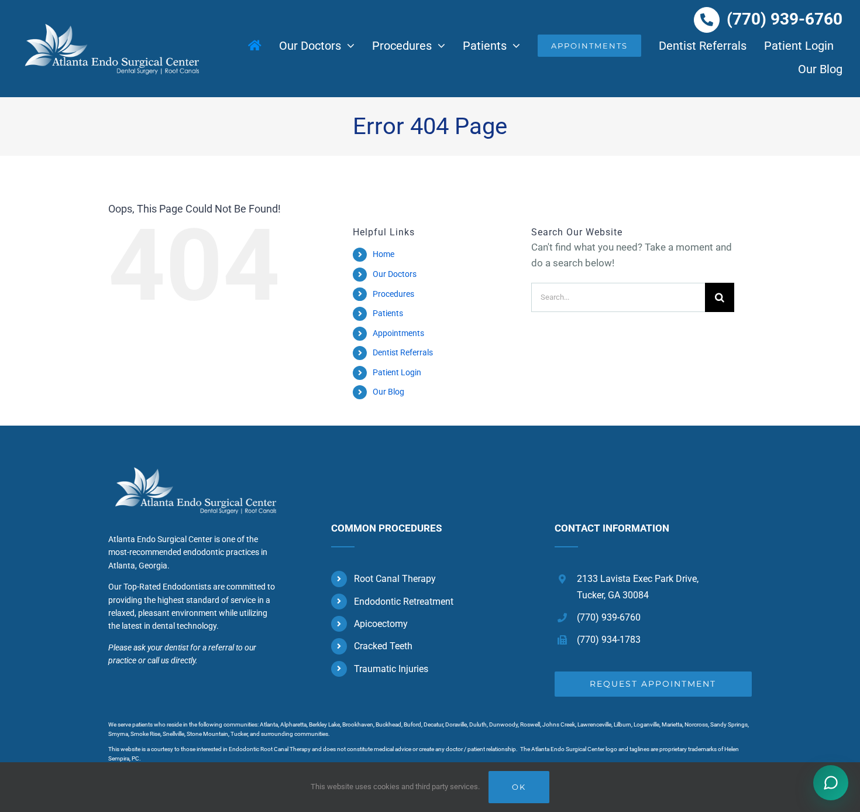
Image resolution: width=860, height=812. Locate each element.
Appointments (398, 333)
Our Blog (388, 391)
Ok (519, 787)
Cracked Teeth (383, 646)
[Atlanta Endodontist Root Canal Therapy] (192, 465)
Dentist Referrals (403, 352)
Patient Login (397, 372)
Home (383, 254)
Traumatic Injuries (391, 668)
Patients (388, 313)
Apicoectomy (381, 623)
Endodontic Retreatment (403, 601)
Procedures (393, 294)
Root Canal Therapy (395, 578)
